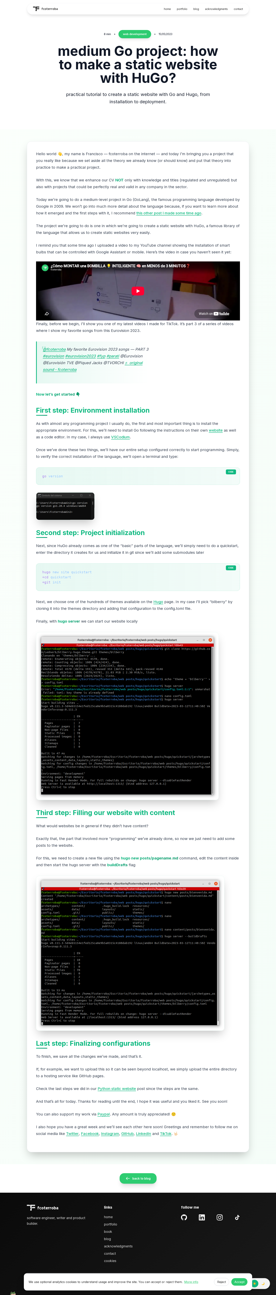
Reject (221, 1282)
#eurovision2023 (80, 356)
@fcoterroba (54, 349)
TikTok (165, 1133)
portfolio (182, 8)
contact (238, 8)
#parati (112, 356)
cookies (110, 1261)
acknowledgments (216, 8)
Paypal (103, 1114)
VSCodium (120, 437)
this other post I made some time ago (168, 213)
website (216, 430)
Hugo (158, 602)
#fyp (101, 356)
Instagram (110, 1133)
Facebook (90, 1133)
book (108, 1232)
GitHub (127, 1133)
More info (191, 1282)
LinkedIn (143, 1133)
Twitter (72, 1133)
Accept (239, 1282)
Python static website (117, 1088)
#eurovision (53, 356)
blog (196, 8)
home (167, 8)
